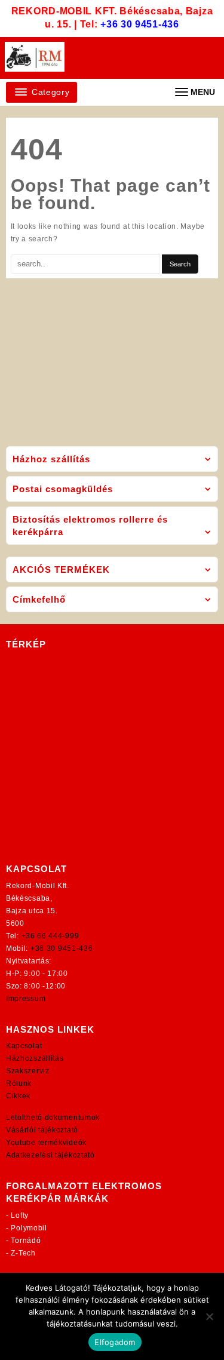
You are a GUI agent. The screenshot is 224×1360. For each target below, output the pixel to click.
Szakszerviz (28, 1071)
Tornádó (26, 1240)
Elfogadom (114, 1342)
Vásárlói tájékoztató (42, 1130)
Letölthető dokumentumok (53, 1117)
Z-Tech (23, 1253)
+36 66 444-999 (50, 936)
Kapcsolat (24, 1046)
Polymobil (29, 1228)
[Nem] (209, 1316)
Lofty (20, 1215)
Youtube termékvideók (46, 1142)
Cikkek (18, 1096)
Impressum (25, 998)
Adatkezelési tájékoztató (50, 1155)
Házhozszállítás (35, 1058)
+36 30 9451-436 (139, 24)
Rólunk (19, 1083)
